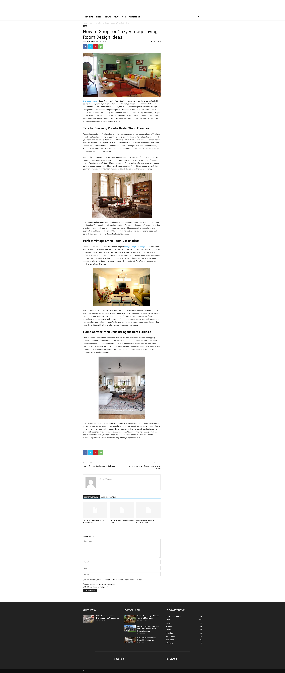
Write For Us (134, 17)
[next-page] (88, 527)
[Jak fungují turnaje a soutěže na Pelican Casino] (95, 510)
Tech (124, 17)
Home (85, 23)
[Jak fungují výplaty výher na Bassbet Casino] (122, 510)
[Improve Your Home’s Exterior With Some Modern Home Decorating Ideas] (130, 628)
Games (99, 17)
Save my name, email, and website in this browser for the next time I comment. (114, 580)
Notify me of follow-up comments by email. (100, 584)
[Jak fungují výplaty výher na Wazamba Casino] (148, 510)
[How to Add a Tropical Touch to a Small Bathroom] (130, 619)
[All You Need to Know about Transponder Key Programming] (88, 619)
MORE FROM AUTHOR (108, 497)
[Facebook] (85, 46)
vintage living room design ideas (137, 247)
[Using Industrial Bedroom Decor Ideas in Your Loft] (130, 640)
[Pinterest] (95, 46)
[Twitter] (90, 46)
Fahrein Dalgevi (90, 41)
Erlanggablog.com (90, 101)
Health (108, 17)
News (116, 17)
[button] (199, 17)
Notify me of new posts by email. (96, 587)
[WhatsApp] (100, 46)
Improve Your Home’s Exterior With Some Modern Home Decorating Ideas (148, 629)
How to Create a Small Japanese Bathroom (99, 466)
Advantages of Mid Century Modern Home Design (145, 467)
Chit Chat (89, 17)
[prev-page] (84, 527)
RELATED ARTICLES (91, 497)
